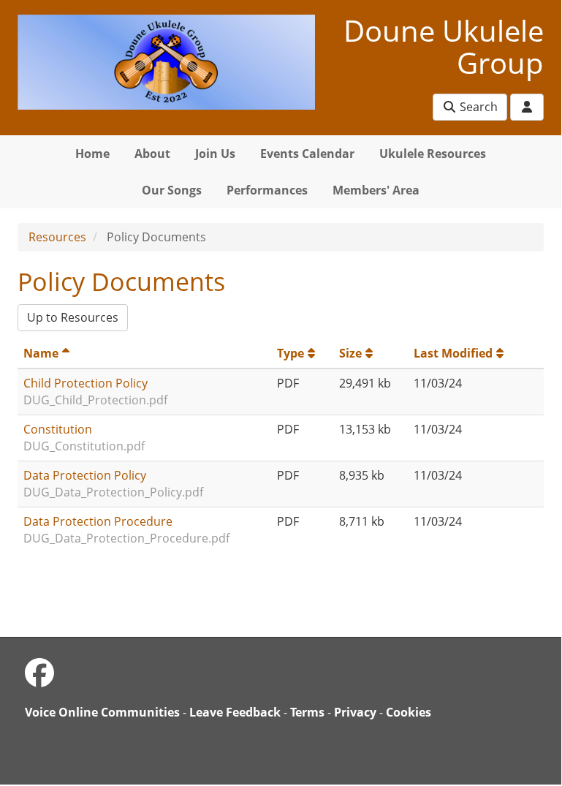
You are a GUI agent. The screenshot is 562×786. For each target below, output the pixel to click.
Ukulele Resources (432, 154)
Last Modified (453, 353)
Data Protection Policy (84, 475)
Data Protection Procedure (97, 521)
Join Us (215, 154)
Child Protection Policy (85, 383)
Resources (57, 237)
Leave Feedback (235, 712)
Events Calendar (307, 154)
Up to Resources (72, 317)
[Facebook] (39, 672)
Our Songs (172, 190)
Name (40, 353)
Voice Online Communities (102, 712)
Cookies (408, 712)
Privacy (355, 712)
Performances (267, 190)
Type (290, 353)
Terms (307, 712)
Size (350, 353)
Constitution (57, 429)
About (152, 154)
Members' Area (376, 190)
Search (477, 107)
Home (92, 154)
